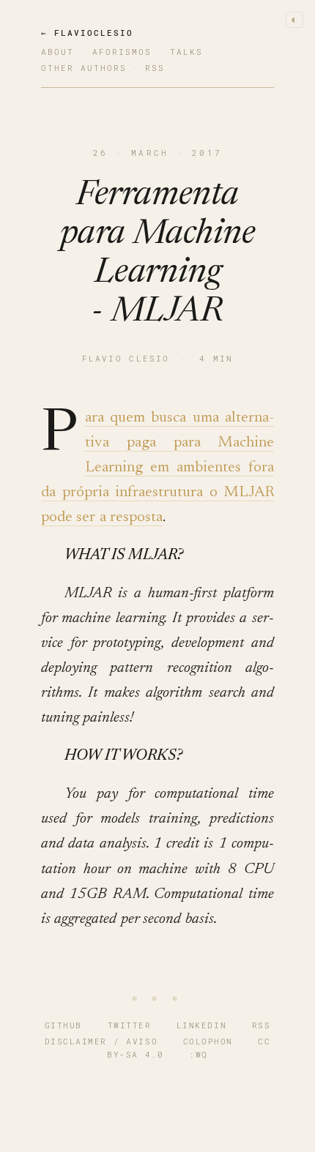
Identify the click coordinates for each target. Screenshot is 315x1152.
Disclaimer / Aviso (101, 1041)
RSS (261, 1025)
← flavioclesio (87, 32)
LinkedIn (201, 1025)
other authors (84, 67)
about (57, 51)
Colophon (208, 1041)
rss (155, 67)
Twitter (130, 1025)
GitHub (63, 1025)
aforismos (122, 51)
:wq (198, 1054)
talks (186, 51)
